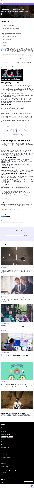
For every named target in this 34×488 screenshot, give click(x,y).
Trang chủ (2, 8)
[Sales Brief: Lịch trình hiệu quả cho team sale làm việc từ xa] (17, 400)
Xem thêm (3, 272)
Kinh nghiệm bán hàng (12, 3)
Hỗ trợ (2, 460)
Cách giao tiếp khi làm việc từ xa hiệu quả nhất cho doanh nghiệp (14, 355)
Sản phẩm (3, 424)
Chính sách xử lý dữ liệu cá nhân (6, 457)
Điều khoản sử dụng (4, 456)
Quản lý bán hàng (3, 431)
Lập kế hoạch (5, 42)
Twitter (9, 216)
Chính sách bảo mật (4, 454)
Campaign (2, 430)
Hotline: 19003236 (4, 462)
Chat (1, 427)
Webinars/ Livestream (4, 448)
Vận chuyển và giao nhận (5, 466)
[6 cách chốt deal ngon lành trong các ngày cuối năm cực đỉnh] (17, 256)
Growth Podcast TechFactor (5, 447)
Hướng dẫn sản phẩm (4, 463)
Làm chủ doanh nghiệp (8, 8)
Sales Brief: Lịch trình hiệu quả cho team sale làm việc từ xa (13, 413)
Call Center (2, 428)
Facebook (3, 216)
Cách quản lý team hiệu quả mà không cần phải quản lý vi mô (14, 384)
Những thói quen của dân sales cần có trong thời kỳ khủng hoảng (14, 297)
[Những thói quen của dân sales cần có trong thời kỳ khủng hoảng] (17, 285)
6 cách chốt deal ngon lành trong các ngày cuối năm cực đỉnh (14, 269)
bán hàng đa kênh (4, 49)
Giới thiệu (2, 453)
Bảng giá (2, 439)
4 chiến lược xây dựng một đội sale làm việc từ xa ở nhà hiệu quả (14, 326)
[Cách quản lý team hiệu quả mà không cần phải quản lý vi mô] (17, 371)
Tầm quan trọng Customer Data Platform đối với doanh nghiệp (11, 33)
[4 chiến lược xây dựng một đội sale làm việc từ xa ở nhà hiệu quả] (17, 313)
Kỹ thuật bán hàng (5, 3)
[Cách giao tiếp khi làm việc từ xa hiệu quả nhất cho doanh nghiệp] (17, 342)
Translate (31, 482)
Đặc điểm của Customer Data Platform (8, 25)
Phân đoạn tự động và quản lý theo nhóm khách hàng (11, 28)
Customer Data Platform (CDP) (7, 23)
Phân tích (4, 45)
